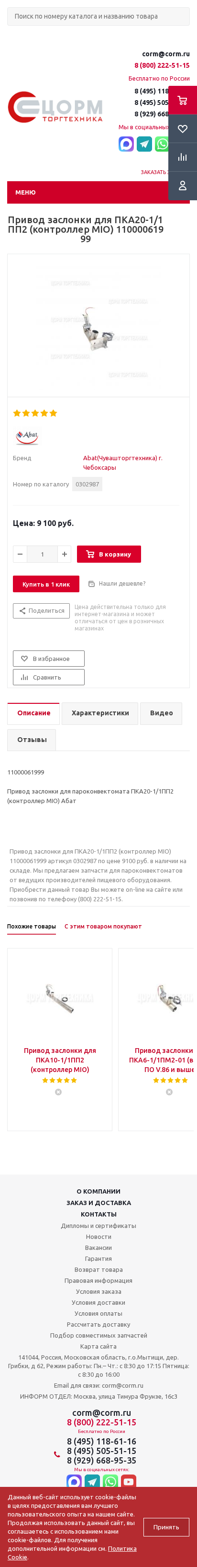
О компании (98, 1191)
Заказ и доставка (98, 1202)
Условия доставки (98, 1302)
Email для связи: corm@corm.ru (98, 1385)
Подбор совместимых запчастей (98, 1335)
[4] (44, 413)
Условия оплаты (98, 1313)
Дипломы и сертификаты (98, 1225)
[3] (35, 413)
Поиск (12, 33)
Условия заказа (98, 1291)
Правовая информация (98, 1280)
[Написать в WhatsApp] (162, 144)
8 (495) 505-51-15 (162, 102)
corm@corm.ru (166, 54)
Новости (98, 1236)
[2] (26, 413)
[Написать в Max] (126, 144)
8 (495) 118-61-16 (162, 91)
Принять (166, 1527)
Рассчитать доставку (98, 1324)
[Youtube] (128, 1482)
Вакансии (98, 1247)
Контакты (99, 1214)
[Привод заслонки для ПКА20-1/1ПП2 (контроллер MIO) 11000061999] (98, 328)
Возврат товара (99, 1269)
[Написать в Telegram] (144, 144)
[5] (53, 413)
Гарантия (98, 1258)
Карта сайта (98, 1346)
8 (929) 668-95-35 (162, 114)
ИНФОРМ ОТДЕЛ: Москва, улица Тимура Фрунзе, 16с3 (98, 1396)
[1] (17, 413)
